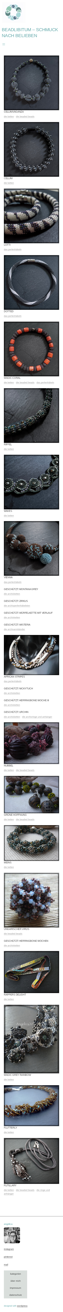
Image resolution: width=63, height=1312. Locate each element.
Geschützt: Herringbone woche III (26, 700)
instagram (9, 1249)
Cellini (8, 178)
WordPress (22, 1306)
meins (7, 862)
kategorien (15, 1274)
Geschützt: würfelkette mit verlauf (28, 612)
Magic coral (12, 378)
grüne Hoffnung (15, 814)
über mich (15, 1281)
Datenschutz (15, 1295)
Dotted (9, 311)
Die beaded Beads (25, 116)
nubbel (8, 765)
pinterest (8, 1257)
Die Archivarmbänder (14, 629)
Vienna (8, 577)
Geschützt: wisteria (17, 624)
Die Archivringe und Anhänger (37, 717)
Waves (8, 511)
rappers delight (15, 994)
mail (6, 1264)
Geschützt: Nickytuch (18, 688)
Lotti (7, 244)
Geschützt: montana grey (21, 589)
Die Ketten (9, 116)
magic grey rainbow (17, 1075)
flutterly (10, 1127)
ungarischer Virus (16, 929)
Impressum (15, 1288)
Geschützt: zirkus (16, 601)
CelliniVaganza (14, 111)
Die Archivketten (12, 594)
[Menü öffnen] (4, 44)
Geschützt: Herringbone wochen (26, 940)
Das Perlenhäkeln (12, 249)
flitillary (10, 1185)
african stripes (14, 676)
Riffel (8, 444)
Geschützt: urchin (16, 712)
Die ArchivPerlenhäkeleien (17, 605)
